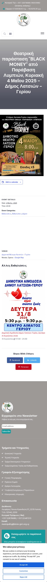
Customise (23, 571)
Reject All (23, 577)
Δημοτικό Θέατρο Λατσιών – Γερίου (16, 254)
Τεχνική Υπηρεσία (12, 457)
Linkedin (33, 360)
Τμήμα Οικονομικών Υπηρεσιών (17, 462)
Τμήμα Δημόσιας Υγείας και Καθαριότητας (21, 466)
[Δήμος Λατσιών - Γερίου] (23, 20)
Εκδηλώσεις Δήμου (19, 214)
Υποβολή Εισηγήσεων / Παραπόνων (19, 490)
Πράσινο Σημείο (11, 482)
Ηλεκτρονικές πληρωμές (14, 494)
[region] (23, 562)
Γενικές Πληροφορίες (13, 478)
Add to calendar (12, 182)
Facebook (16, 360)
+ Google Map (18, 257)
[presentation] (23, 300)
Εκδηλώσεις (6, 214)
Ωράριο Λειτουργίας (13, 486)
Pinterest (25, 367)
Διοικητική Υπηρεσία (13, 453)
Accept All (23, 565)
